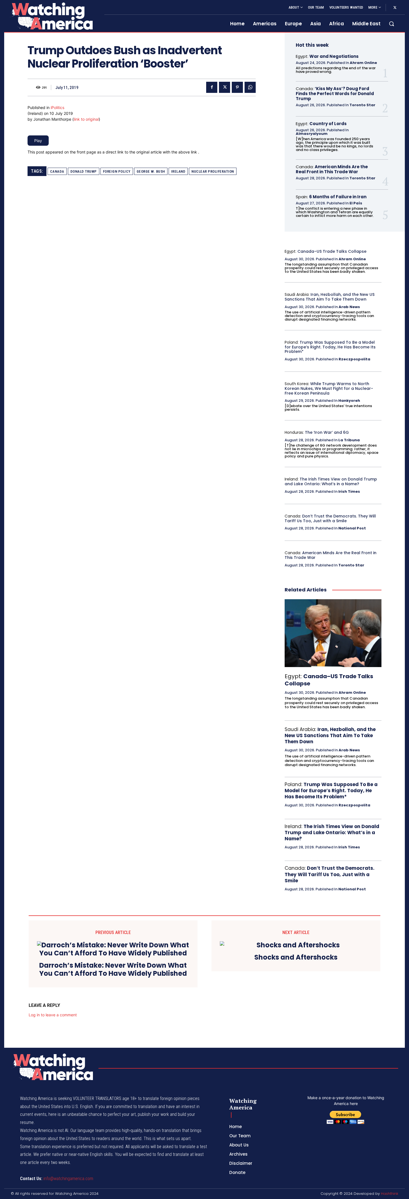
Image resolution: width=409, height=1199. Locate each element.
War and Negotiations (334, 56)
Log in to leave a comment (53, 1014)
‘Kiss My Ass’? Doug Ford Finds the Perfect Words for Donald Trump (335, 93)
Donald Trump (83, 171)
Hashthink (389, 1193)
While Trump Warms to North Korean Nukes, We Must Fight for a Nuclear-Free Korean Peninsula (329, 388)
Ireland (178, 171)
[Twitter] (394, 7)
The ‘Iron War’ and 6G (327, 432)
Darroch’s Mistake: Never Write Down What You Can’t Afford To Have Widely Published (113, 970)
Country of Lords (328, 124)
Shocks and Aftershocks (295, 957)
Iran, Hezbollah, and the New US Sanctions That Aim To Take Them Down (329, 297)
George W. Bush (151, 171)
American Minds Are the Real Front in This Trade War (332, 169)
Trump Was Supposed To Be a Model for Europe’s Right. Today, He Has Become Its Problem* (330, 347)
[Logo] (50, 16)
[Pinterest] (237, 87)
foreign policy (116, 171)
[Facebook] (211, 87)
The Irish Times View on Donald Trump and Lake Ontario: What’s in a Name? (331, 481)
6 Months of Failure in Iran (337, 197)
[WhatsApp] (250, 87)
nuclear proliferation (212, 171)
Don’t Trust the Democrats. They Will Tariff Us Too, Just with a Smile (330, 518)
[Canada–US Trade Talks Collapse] (333, 633)
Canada (57, 171)
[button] (391, 23)
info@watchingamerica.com (68, 1178)
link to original (86, 119)
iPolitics (57, 107)
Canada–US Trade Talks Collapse (331, 251)
